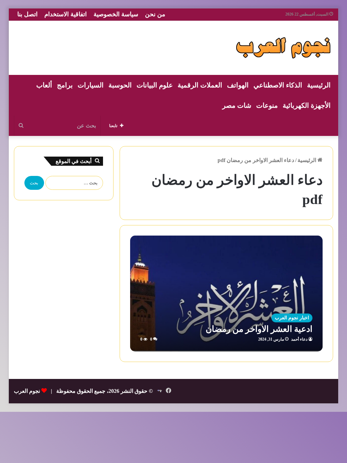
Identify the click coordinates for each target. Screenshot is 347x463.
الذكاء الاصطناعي (277, 85)
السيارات (91, 85)
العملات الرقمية (200, 85)
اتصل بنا (27, 14)
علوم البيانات (155, 85)
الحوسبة (120, 85)
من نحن (155, 14)
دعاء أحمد (299, 339)
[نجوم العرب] (283, 47)
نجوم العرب (27, 391)
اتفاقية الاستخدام (65, 14)
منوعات (267, 105)
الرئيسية (319, 85)
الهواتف (238, 85)
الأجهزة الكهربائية (307, 105)
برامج (65, 85)
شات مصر (236, 105)
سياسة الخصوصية (116, 14)
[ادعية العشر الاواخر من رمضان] (226, 293)
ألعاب (44, 85)
